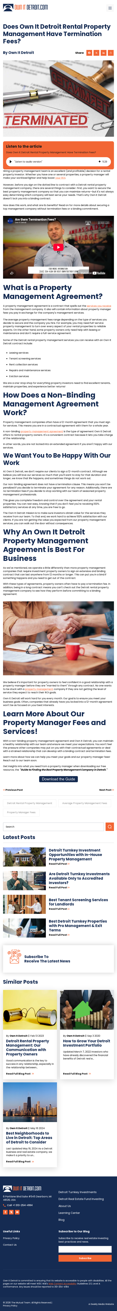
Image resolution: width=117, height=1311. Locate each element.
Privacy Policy (10, 1305)
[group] (58, 161)
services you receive (99, 306)
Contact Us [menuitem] (10, 1245)
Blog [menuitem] (61, 1220)
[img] (99, 162)
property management (39, 689)
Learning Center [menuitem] (69, 1213)
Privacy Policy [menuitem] (11, 1238)
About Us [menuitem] (64, 1206)
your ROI (60, 178)
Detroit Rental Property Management (29, 803)
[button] (11, 162)
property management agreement (42, 431)
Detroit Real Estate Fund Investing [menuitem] (81, 1199)
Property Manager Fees (21, 812)
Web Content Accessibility (62, 1283)
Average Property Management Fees (84, 803)
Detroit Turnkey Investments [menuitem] (77, 1192)
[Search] (110, 827)
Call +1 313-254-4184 (20, 1205)
